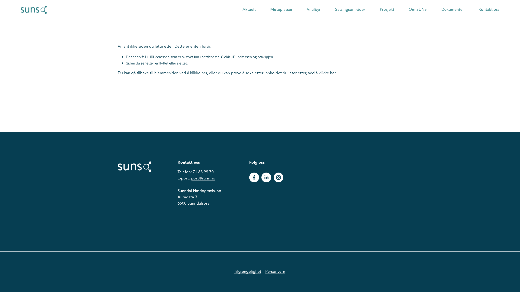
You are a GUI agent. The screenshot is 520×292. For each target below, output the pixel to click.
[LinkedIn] (266, 177)
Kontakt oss (489, 10)
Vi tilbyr (314, 10)
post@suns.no (203, 178)
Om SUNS (418, 10)
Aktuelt (249, 10)
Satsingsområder (350, 10)
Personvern (275, 272)
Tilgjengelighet (247, 272)
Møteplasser (281, 10)
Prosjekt (387, 10)
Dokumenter (452, 10)
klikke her (198, 73)
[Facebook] (254, 177)
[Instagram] (278, 177)
